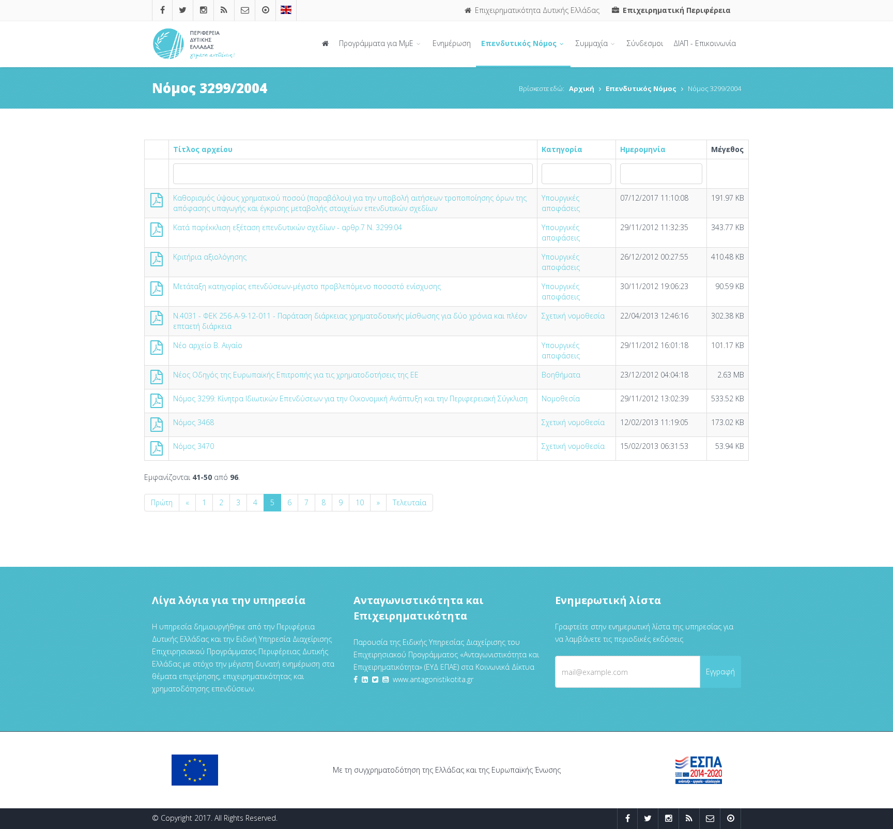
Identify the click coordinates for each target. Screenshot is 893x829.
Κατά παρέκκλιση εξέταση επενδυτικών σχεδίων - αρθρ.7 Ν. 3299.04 (287, 227)
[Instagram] (203, 10)
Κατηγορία (562, 149)
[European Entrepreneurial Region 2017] (286, 10)
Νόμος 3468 (193, 422)
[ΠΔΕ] (265, 10)
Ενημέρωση (452, 43)
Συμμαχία (593, 43)
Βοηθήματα (561, 375)
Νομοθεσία (561, 398)
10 (360, 502)
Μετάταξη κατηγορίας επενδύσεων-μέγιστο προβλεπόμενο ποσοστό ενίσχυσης (307, 286)
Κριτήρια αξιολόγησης (210, 257)
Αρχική (581, 88)
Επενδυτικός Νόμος (520, 43)
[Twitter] (183, 10)
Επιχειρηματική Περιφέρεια (676, 10)
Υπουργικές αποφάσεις (561, 203)
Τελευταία (409, 502)
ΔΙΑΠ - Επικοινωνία (704, 43)
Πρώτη (162, 502)
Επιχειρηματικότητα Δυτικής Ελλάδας (536, 10)
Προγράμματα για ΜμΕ (377, 43)
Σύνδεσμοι (645, 43)
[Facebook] (162, 10)
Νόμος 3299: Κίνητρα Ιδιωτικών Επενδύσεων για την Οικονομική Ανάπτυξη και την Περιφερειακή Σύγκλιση (350, 398)
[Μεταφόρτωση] (156, 202)
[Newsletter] (245, 10)
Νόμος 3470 (193, 446)
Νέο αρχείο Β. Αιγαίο (207, 345)
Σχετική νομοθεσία (573, 316)
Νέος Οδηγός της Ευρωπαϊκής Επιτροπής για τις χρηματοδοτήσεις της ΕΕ (296, 375)
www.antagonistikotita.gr (433, 679)
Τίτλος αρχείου (203, 149)
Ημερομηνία (643, 149)
